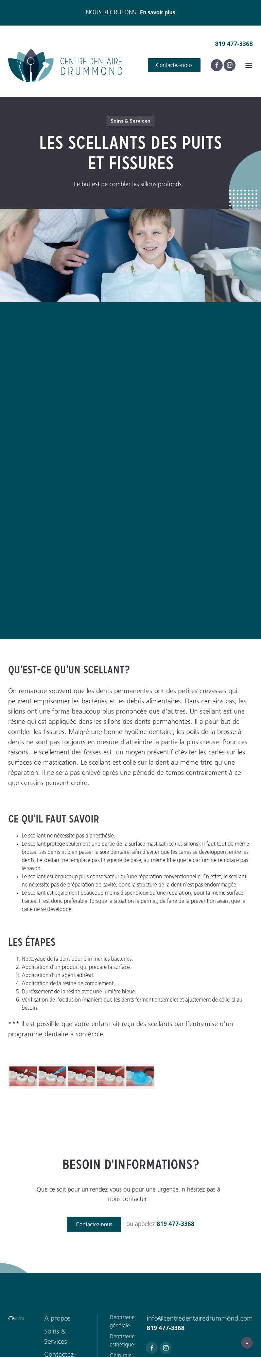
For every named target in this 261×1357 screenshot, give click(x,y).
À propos (57, 1318)
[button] (249, 65)
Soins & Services (55, 1336)
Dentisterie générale (122, 1322)
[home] (67, 65)
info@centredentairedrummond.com (200, 1318)
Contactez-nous (174, 65)
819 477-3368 (234, 45)
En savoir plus (157, 13)
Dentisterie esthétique (122, 1341)
